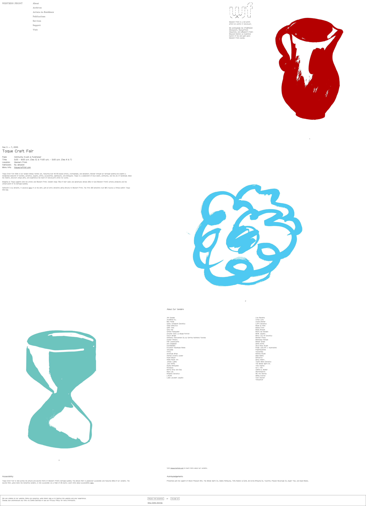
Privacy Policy (55, 500)
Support (37, 25)
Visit (35, 30)
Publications (39, 17)
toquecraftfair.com (177, 468)
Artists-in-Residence (43, 12)
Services (37, 21)
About (36, 3)
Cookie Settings (157, 503)
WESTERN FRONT (12, 3)
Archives (37, 8)
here (30, 188)
